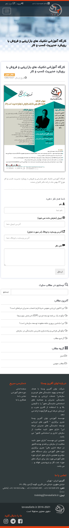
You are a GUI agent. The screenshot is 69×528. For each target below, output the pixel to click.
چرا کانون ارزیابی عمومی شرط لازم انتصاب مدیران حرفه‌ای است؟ (37, 308)
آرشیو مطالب (59, 338)
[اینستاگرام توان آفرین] (6, 522)
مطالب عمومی (58, 363)
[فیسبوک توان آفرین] (20, 522)
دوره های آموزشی (18, 392)
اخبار (62, 356)
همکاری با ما (21, 400)
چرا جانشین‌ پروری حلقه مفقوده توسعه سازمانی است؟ (42, 323)
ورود (19, 3)
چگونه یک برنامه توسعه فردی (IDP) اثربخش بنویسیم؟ (41, 316)
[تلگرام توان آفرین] (13, 522)
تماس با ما (21, 396)
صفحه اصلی (21, 389)
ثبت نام (9, 3)
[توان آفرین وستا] (51, 10)
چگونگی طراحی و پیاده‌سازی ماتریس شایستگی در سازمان (40, 331)
